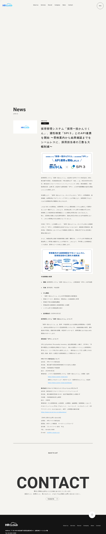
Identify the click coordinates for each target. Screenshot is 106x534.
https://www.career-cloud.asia (58, 376)
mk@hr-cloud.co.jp (53, 432)
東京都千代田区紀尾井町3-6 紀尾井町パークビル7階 (33, 530)
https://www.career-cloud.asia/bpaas (60, 382)
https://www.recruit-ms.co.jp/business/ (53, 412)
